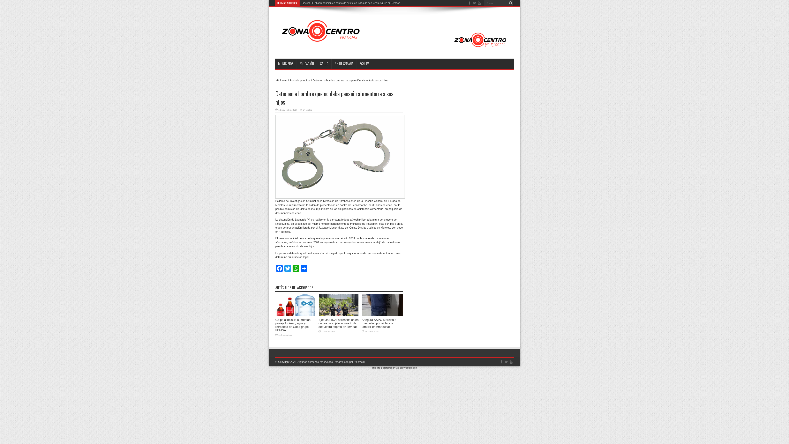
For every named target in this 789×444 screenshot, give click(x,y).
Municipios (285, 63)
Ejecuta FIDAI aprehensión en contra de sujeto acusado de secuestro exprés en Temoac (338, 323)
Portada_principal (300, 80)
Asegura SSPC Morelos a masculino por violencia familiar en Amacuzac (379, 323)
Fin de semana (344, 63)
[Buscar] (511, 3)
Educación (307, 63)
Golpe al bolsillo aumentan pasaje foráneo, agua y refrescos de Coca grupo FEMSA (292, 325)
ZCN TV (364, 63)
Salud (324, 63)
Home (283, 80)
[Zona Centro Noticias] (394, 48)
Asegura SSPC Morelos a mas (319, 3)
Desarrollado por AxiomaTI (349, 361)
